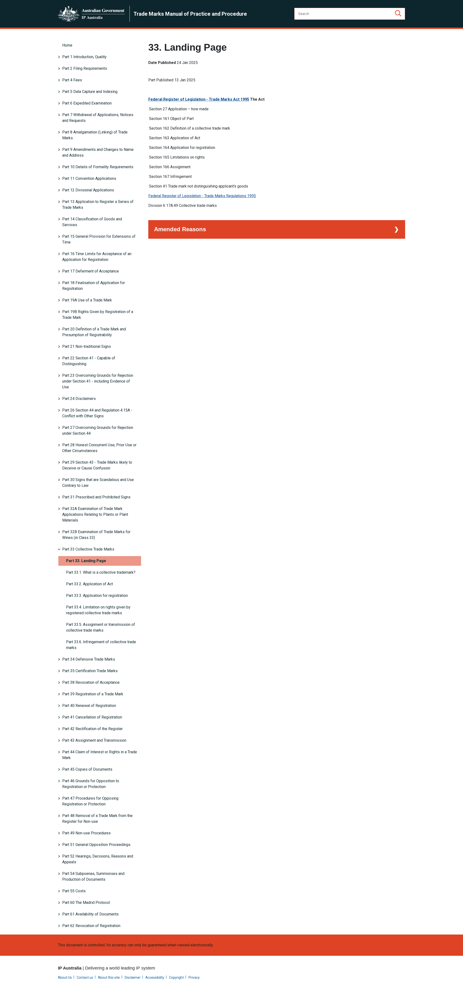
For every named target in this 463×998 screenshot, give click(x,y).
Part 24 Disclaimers (79, 398)
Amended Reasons (180, 229)
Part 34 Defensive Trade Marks (88, 659)
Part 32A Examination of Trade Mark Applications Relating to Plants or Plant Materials (95, 514)
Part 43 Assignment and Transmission (94, 740)
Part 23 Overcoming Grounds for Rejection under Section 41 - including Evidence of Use (97, 381)
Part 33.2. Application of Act (89, 584)
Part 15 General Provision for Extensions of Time (99, 239)
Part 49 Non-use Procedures (86, 833)
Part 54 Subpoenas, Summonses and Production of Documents (93, 876)
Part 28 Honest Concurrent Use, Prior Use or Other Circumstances (99, 448)
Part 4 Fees (72, 80)
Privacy (194, 977)
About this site (109, 977)
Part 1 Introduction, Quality (84, 57)
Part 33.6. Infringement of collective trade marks (101, 645)
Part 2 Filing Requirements (84, 68)
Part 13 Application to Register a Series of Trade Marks (98, 204)
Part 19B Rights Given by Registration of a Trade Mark (97, 314)
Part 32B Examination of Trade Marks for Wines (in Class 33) (96, 535)
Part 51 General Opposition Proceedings (96, 844)
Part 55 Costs (74, 891)
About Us (65, 977)
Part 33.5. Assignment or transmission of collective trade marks (100, 627)
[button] (398, 14)
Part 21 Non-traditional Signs (86, 346)
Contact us (85, 977)
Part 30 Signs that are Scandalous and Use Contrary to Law (98, 482)
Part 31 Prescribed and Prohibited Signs (96, 497)
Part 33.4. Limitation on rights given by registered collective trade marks (98, 610)
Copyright (176, 977)
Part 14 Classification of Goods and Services (92, 222)
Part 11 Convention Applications (89, 178)
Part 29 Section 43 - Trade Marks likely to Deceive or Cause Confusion (97, 465)
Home (67, 45)
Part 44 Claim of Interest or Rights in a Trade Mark (99, 755)
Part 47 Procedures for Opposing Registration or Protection (90, 801)
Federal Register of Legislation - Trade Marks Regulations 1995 (202, 196)
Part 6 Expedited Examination (87, 103)
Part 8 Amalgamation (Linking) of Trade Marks (95, 135)
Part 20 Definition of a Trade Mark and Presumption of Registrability (94, 332)
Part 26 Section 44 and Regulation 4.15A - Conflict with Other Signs (97, 413)
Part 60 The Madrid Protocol (86, 902)
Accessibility (154, 977)
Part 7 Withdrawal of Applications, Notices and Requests (97, 117)
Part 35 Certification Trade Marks (90, 671)
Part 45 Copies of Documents (87, 769)
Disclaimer (133, 977)
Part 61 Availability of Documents (90, 914)
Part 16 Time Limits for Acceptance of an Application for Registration (96, 256)
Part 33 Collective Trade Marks (88, 549)
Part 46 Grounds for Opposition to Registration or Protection (90, 784)
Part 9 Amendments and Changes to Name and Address (98, 152)
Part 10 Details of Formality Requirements (97, 167)
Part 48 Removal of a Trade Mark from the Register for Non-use (97, 818)
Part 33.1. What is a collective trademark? (101, 572)
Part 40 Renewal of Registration (89, 705)
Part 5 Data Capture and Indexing (89, 91)
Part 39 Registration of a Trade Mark (92, 694)
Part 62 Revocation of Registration (91, 925)
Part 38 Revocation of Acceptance (91, 682)
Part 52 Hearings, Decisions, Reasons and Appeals (97, 859)
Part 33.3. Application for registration (97, 595)
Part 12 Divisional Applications (88, 190)
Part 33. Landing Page (86, 560)
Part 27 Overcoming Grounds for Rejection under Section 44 (97, 430)
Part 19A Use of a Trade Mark (87, 300)
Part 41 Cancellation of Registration (92, 717)
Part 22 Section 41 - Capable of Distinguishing (88, 361)
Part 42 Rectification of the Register (92, 728)
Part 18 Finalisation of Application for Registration (93, 285)
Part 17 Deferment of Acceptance (90, 271)
